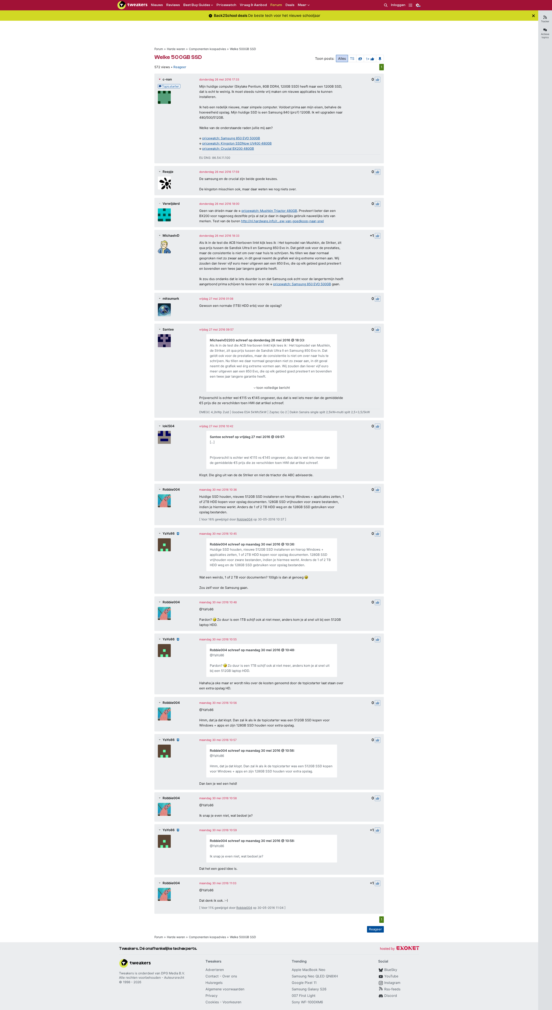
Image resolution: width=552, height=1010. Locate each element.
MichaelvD (171, 235)
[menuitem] (385, 5)
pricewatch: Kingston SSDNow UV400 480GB (237, 143)
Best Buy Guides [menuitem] (196, 5)
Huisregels (214, 982)
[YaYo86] (164, 544)
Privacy (211, 995)
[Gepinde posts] (380, 58)
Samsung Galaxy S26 (309, 989)
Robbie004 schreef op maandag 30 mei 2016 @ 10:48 (252, 650)
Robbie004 (171, 489)
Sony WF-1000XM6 (307, 1002)
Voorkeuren (232, 1002)
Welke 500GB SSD (243, 49)
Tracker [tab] (545, 21)
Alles (342, 58)
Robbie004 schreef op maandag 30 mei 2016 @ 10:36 (252, 544)
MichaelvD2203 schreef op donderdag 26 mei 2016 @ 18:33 (257, 340)
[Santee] (164, 340)
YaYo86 (169, 533)
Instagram (392, 982)
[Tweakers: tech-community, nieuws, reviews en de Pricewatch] (132, 5)
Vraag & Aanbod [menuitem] (253, 5)
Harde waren (176, 49)
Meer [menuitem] (302, 5)
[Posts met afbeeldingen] (360, 58)
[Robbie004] (164, 500)
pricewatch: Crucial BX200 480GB (228, 149)
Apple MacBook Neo (308, 969)
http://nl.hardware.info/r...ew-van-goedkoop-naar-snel (282, 221)
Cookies (212, 1002)
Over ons (229, 976)
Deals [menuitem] (289, 5)
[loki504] (164, 437)
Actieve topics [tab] (545, 36)
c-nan (167, 79)
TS (352, 58)
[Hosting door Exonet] (399, 949)
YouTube (391, 976)
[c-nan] (164, 97)
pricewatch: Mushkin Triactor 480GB (269, 211)
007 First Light (303, 995)
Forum (158, 49)
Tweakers (126, 973)
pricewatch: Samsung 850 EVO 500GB (231, 138)
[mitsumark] (164, 309)
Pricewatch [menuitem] (226, 5)
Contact (212, 976)
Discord (390, 995)
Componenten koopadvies (207, 49)
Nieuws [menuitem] (157, 5)
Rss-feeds (392, 989)
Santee (168, 329)
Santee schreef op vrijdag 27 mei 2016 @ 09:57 (247, 437)
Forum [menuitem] (276, 5)
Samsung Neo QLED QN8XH (315, 976)
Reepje (168, 172)
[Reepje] (164, 182)
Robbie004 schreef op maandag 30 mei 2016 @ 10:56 (252, 750)
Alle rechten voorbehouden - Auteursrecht (151, 977)
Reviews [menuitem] (173, 5)
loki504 (168, 426)
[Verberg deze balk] (533, 15)
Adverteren (214, 969)
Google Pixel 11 (304, 982)
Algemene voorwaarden (224, 989)
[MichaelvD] (164, 246)
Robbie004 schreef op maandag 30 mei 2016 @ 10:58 (252, 841)
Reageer (179, 67)
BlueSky (390, 969)
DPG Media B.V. (173, 973)
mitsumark (171, 298)
